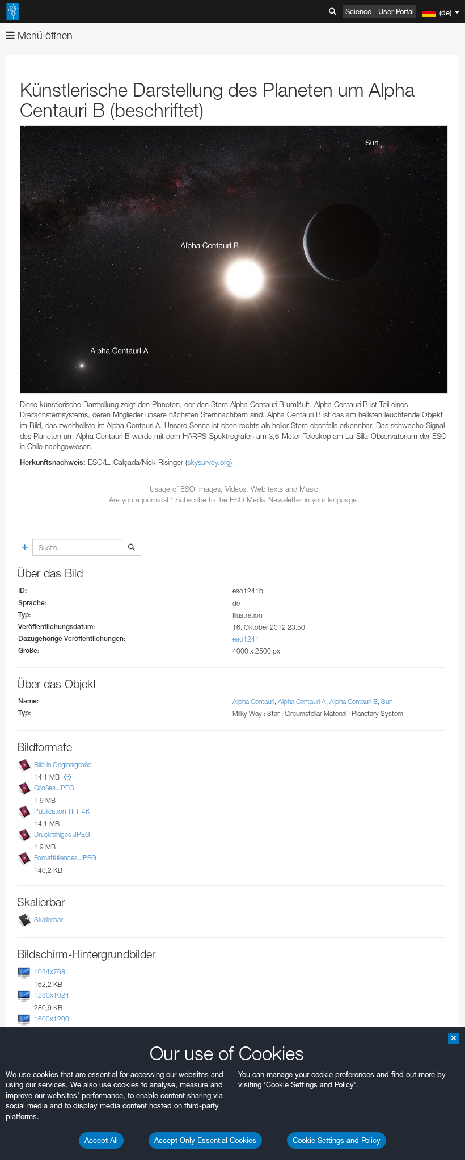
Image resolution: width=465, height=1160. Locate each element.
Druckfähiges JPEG (62, 834)
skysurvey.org (208, 462)
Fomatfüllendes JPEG (65, 857)
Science (358, 11)
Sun (386, 701)
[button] (67, 777)
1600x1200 (51, 1019)
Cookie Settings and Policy (337, 1140)
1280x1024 (51, 995)
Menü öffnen (44, 35)
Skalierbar (48, 919)
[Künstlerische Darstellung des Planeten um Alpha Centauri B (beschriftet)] (233, 259)
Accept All (101, 1140)
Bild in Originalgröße (62, 764)
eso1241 (245, 639)
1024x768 (49, 972)
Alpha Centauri (253, 701)
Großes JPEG (54, 788)
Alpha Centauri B (353, 701)
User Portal (396, 11)
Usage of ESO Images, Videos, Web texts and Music (234, 488)
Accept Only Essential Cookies (205, 1140)
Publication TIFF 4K (62, 811)
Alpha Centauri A (302, 701)
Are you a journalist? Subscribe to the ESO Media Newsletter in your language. (234, 499)
